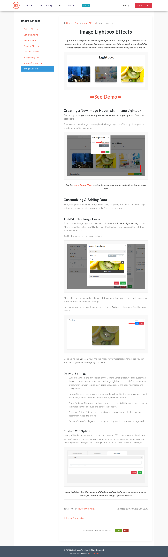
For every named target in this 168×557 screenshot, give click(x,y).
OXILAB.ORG (94, 553)
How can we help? (86, 508)
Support (72, 5)
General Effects (31, 40)
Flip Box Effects (31, 51)
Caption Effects (31, 46)
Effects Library (45, 5)
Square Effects (31, 34)
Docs (60, 5)
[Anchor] (65, 106)
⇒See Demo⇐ (106, 97)
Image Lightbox (31, 68)
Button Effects (31, 29)
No (125, 530)
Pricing (125, 5)
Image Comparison (33, 63)
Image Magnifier (32, 57)
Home (29, 5)
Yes (118, 530)
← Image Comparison (74, 518)
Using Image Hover (83, 185)
